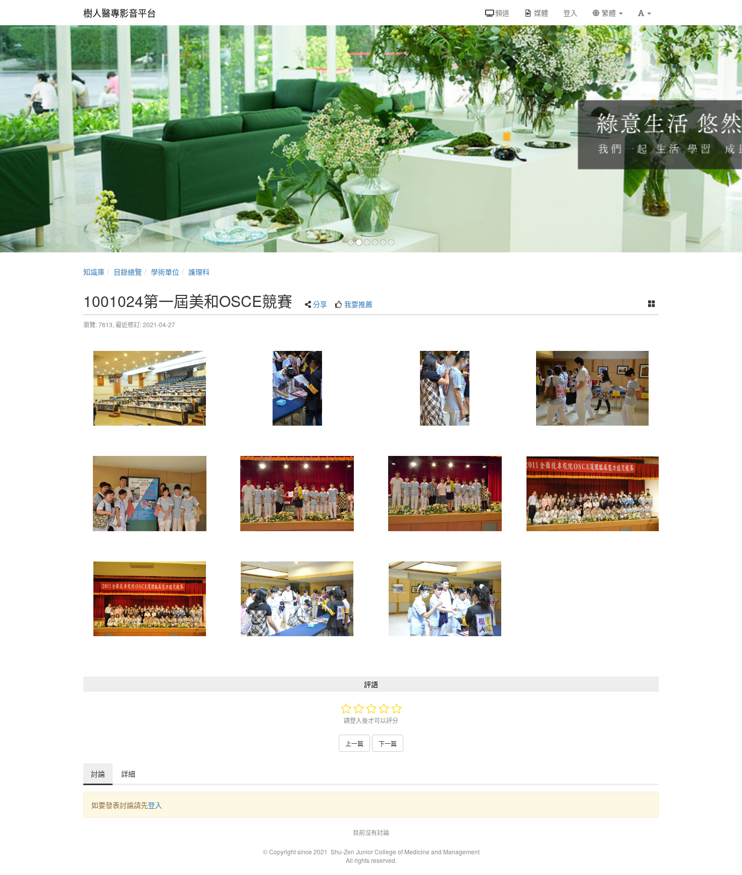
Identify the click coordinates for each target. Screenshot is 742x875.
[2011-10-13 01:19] (149, 598)
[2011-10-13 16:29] (297, 493)
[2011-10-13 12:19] (297, 388)
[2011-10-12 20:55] (297, 598)
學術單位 (165, 272)
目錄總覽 (128, 272)
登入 (155, 805)
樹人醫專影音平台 (119, 12)
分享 (320, 304)
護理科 (198, 272)
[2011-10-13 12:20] (445, 388)
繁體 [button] (609, 13)
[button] (644, 12)
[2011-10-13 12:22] (592, 388)
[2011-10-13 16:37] (592, 493)
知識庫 (93, 272)
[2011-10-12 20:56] (445, 598)
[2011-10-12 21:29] (149, 388)
